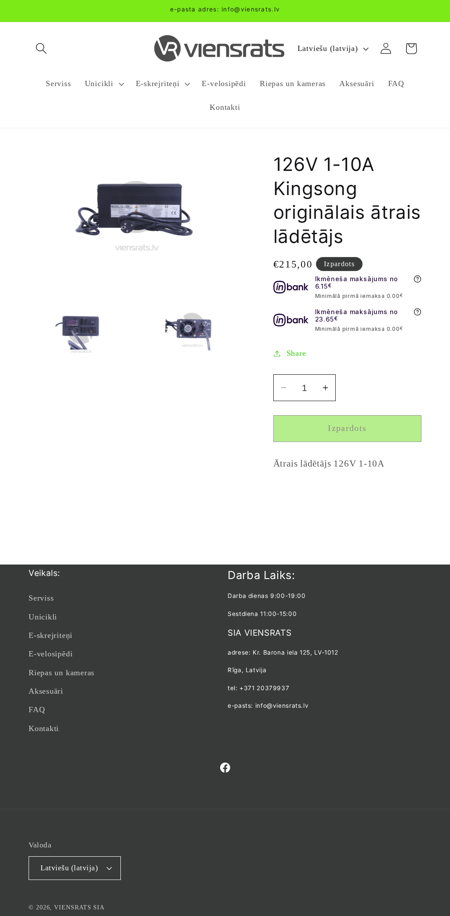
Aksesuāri (46, 691)
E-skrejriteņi (51, 635)
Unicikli (43, 616)
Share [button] (296, 353)
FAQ (37, 709)
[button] (41, 48)
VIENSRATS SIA (79, 907)
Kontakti (44, 728)
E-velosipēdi (51, 653)
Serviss (41, 598)
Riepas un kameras (61, 672)
